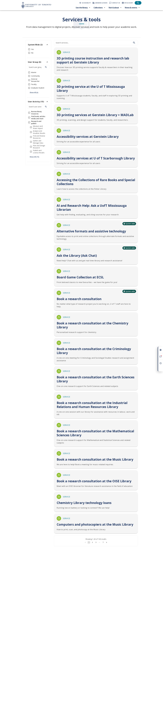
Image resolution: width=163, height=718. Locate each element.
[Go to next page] (106, 542)
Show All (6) (34, 92)
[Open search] (138, 3)
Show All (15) (34, 157)
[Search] (46, 67)
